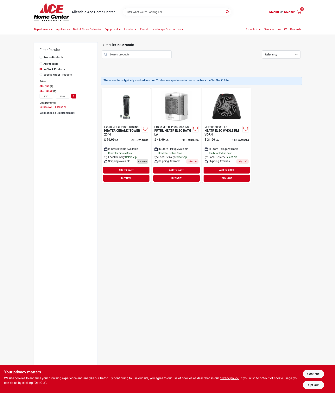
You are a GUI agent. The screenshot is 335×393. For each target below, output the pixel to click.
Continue (313, 374)
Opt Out (313, 385)
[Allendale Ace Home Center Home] (51, 12)
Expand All (60, 107)
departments (42, 29)
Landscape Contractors (166, 29)
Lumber (129, 29)
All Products (50, 64)
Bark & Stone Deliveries (87, 29)
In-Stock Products (54, 69)
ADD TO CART (126, 170)
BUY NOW (126, 178)
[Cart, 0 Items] (299, 12)
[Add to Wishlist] (145, 129)
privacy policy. (229, 378)
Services (269, 29)
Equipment (111, 29)
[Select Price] (73, 96)
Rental (144, 29)
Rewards (295, 29)
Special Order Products (57, 75)
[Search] (228, 12)
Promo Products (53, 57)
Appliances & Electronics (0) (57, 112)
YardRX (282, 29)
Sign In (274, 11)
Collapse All (46, 107)
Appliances (63, 29)
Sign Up (289, 11)
